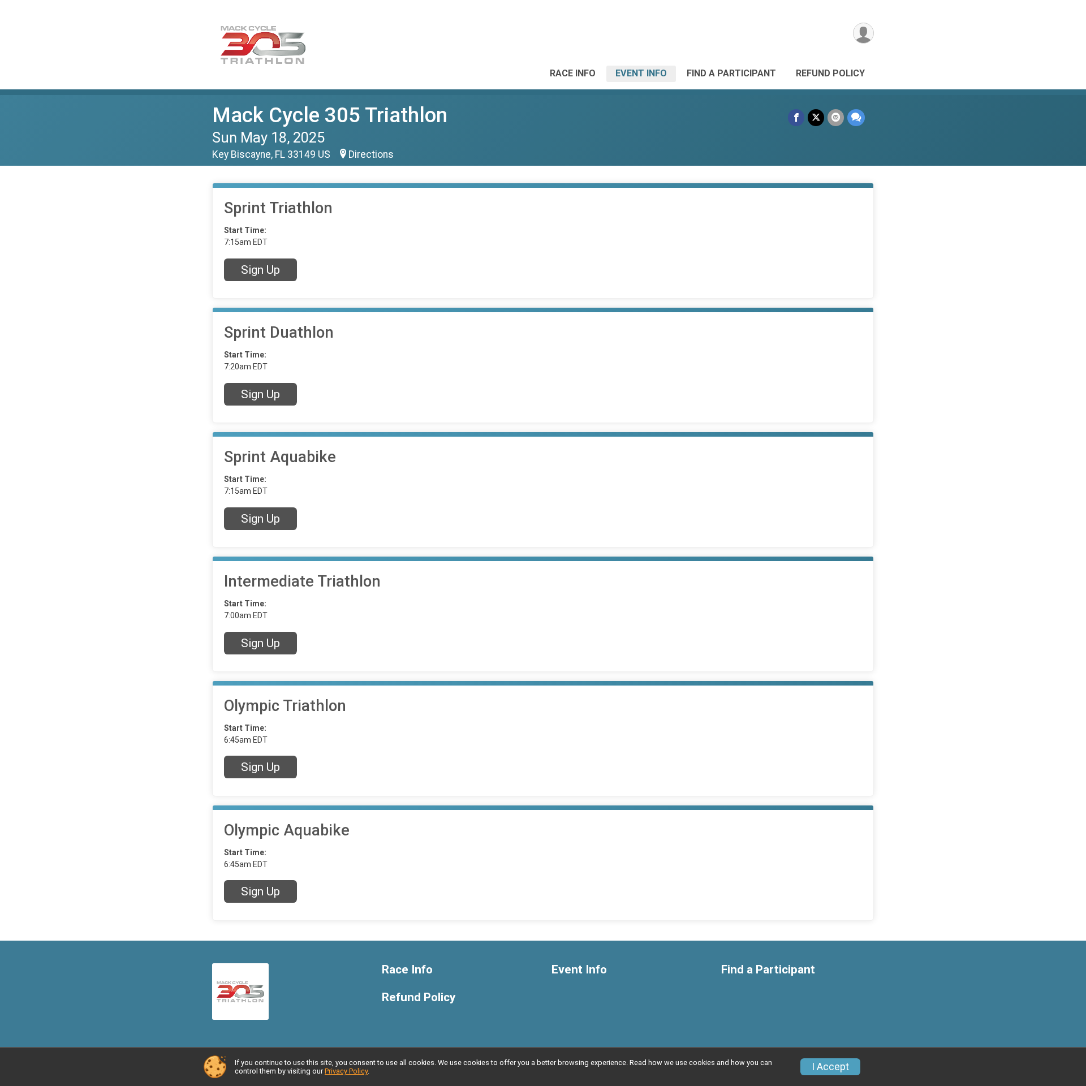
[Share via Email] (836, 117)
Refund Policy (830, 73)
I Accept (830, 1066)
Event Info (641, 73)
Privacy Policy (346, 1071)
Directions (371, 154)
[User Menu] (863, 33)
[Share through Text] (856, 117)
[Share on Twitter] (816, 117)
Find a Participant (731, 73)
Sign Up (260, 270)
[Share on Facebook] (796, 117)
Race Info (573, 73)
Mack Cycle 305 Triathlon (329, 115)
